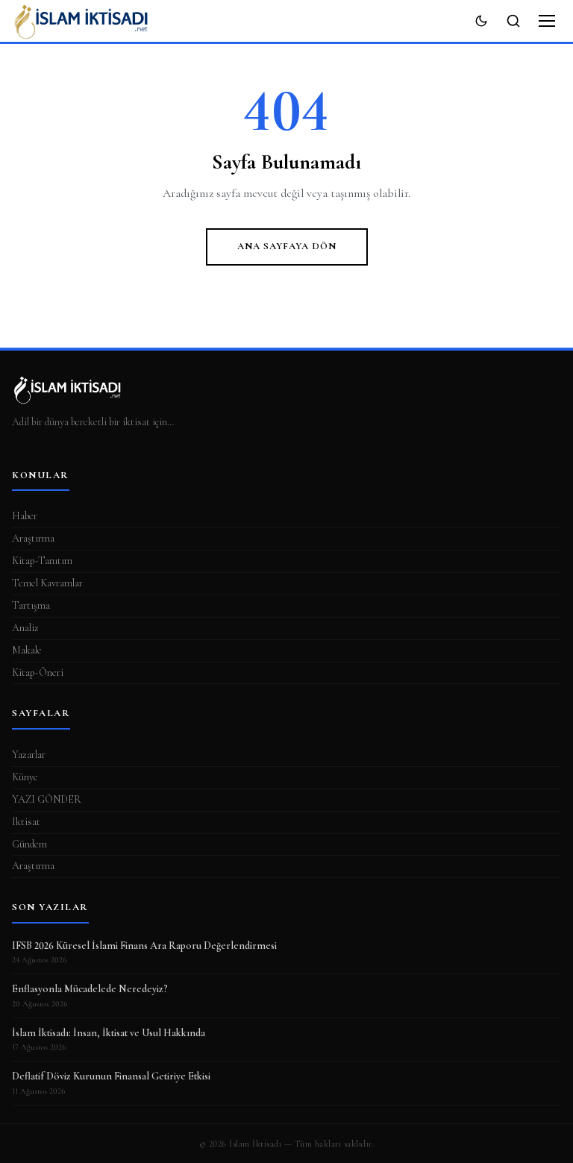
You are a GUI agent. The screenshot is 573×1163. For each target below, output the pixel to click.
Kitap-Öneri (37, 672)
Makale (27, 650)
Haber (24, 516)
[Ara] (513, 20)
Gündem (29, 844)
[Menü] (547, 21)
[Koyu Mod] (481, 21)
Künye (25, 777)
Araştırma (33, 538)
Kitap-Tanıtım (42, 560)
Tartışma (31, 605)
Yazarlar (29, 754)
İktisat (26, 821)
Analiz (25, 627)
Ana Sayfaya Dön (286, 246)
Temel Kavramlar (47, 583)
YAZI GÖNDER (46, 799)
